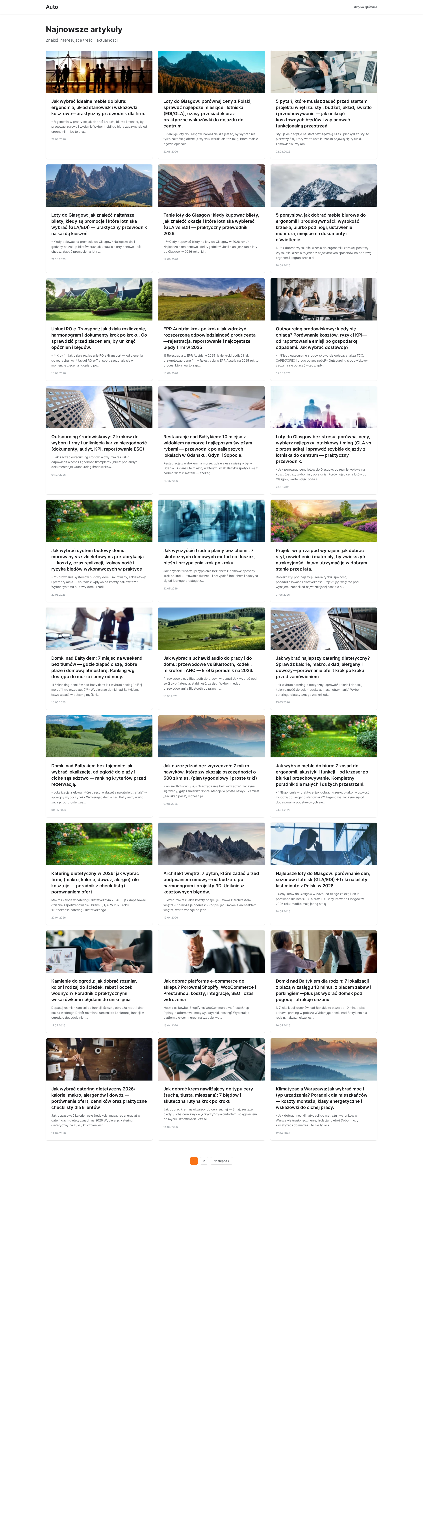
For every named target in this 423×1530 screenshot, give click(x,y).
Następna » (221, 1161)
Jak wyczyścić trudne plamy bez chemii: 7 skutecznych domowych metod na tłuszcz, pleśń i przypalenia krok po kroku (209, 556)
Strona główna (365, 7)
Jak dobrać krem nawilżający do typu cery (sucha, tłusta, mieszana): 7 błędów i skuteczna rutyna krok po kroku (208, 1095)
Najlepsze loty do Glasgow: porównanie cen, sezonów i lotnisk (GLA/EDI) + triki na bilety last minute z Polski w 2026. (323, 879)
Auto (52, 7)
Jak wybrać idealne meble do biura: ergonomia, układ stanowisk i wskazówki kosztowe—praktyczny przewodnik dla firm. (98, 107)
